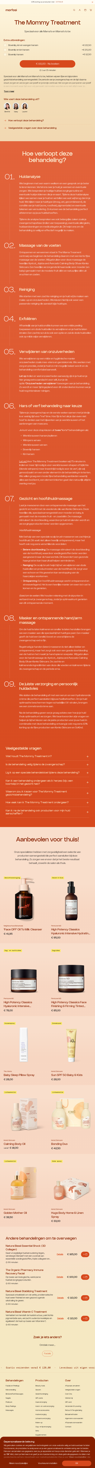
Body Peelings (11, 1406)
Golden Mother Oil (15, 1213)
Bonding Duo (59, 1144)
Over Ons (68, 1394)
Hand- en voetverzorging (44, 1406)
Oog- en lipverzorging (43, 1427)
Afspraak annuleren (72, 1386)
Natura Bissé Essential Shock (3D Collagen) (26, 1248)
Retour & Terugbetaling (73, 1410)
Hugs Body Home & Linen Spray (67, 1215)
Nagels (8, 1398)
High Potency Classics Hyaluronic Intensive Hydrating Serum (70, 931)
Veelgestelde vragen (72, 1390)
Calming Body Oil (14, 1144)
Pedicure (9, 1402)
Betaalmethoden (71, 1414)
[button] (92, 2)
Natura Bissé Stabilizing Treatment (26, 1291)
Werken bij (69, 1398)
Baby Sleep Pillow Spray (19, 1075)
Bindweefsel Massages (14, 1394)
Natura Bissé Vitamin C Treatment (26, 1312)
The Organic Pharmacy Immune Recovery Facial (24, 1272)
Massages (10, 1410)
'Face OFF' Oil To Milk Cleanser (23, 929)
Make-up (38, 1422)
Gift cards (39, 1398)
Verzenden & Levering (73, 1406)
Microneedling (11, 1390)
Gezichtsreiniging (41, 1394)
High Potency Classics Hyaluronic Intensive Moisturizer (18, 1004)
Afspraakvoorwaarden (73, 1422)
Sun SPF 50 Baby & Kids (66, 1075)
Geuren (38, 1390)
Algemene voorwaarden (74, 1418)
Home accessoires (42, 1410)
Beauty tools (40, 1386)
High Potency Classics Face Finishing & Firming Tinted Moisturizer (69, 1004)
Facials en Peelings (12, 1386)
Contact (68, 1427)
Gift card (68, 1402)
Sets (37, 1431)
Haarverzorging (41, 1402)
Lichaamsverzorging (42, 1418)
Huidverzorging (40, 1414)
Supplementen (40, 1435)
